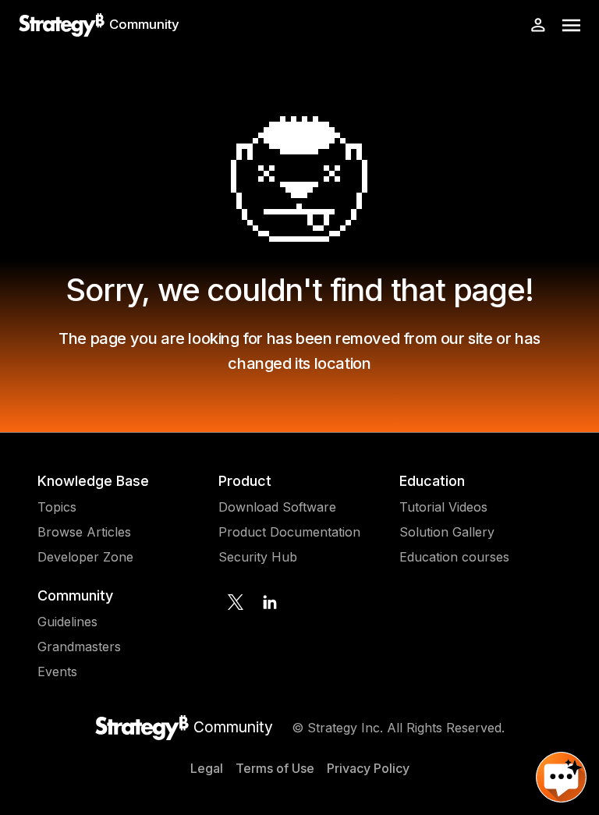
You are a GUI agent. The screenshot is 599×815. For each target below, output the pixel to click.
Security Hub (257, 557)
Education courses (454, 557)
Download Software (277, 507)
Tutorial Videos (443, 507)
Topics (56, 507)
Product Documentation (289, 532)
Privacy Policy (368, 768)
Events (57, 671)
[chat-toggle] (561, 777)
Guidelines (67, 621)
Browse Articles (84, 532)
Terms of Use (275, 768)
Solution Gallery (446, 532)
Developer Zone (85, 557)
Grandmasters (79, 646)
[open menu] (571, 25)
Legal (206, 768)
